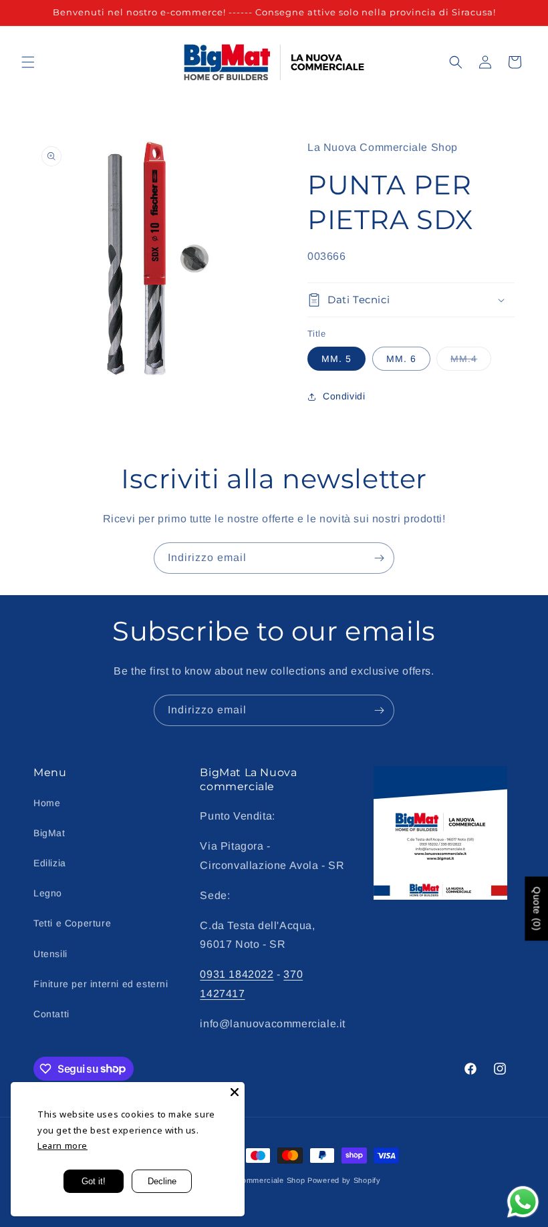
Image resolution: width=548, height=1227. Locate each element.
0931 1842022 (236, 974)
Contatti (51, 1014)
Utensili (50, 953)
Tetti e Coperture (72, 923)
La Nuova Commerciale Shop (251, 1180)
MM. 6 (401, 358)
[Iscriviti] (379, 558)
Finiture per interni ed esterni (100, 984)
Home (46, 803)
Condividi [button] (344, 396)
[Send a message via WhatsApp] (523, 1202)
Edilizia (49, 863)
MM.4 (470, 362)
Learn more (62, 1146)
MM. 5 (336, 358)
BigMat (49, 833)
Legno (47, 893)
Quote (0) (536, 908)
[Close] (234, 1092)
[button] (28, 62)
